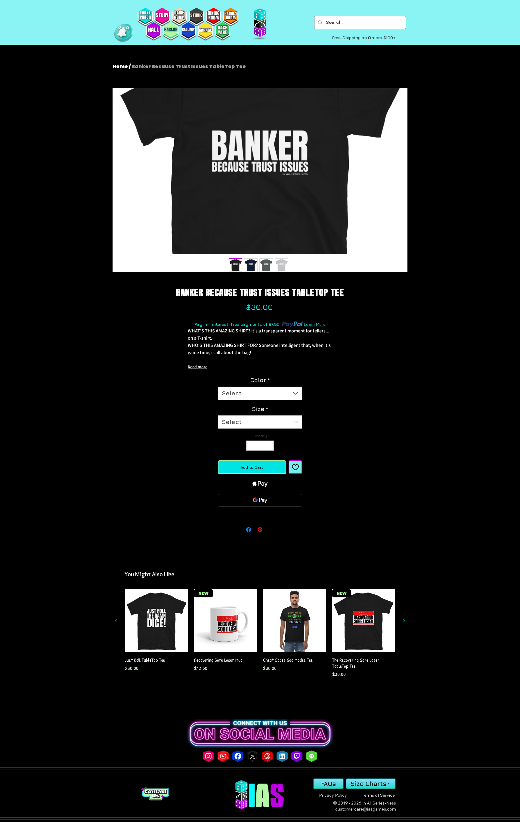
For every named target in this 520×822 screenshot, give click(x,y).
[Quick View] (156, 620)
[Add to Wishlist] (295, 467)
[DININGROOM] (213, 16)
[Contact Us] (155, 793)
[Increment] (269, 445)
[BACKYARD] (223, 31)
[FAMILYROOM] (231, 16)
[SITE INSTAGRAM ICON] (208, 756)
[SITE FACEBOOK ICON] (238, 756)
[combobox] (260, 393)
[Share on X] (271, 529)
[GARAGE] (205, 31)
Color (260, 380)
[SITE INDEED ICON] (282, 756)
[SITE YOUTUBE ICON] (223, 756)
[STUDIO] (196, 16)
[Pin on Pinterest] (260, 529)
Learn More (315, 324)
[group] (260, 633)
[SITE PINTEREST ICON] (267, 756)
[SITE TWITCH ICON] (297, 756)
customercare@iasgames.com (365, 809)
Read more (197, 366)
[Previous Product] (116, 620)
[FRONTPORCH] (145, 16)
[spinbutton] (260, 445)
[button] (124, 32)
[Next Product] (403, 620)
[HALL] (154, 31)
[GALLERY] (188, 31)
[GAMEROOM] (179, 16)
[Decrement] (250, 445)
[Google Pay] (260, 500)
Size (260, 409)
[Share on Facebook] (248, 529)
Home (120, 66)
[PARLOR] (171, 31)
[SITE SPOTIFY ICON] (311, 756)
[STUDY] (162, 16)
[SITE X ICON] (252, 756)
